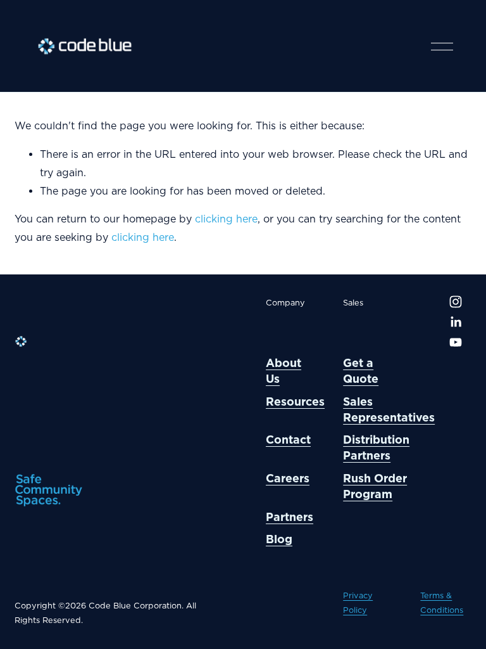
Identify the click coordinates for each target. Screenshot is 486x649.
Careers (287, 478)
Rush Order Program (375, 486)
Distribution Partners (376, 447)
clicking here (226, 219)
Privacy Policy (358, 603)
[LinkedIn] (455, 322)
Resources (295, 401)
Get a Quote (360, 370)
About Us (283, 370)
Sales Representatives (389, 409)
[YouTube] (455, 342)
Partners (289, 517)
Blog (279, 539)
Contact (288, 439)
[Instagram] (455, 301)
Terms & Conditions (441, 603)
